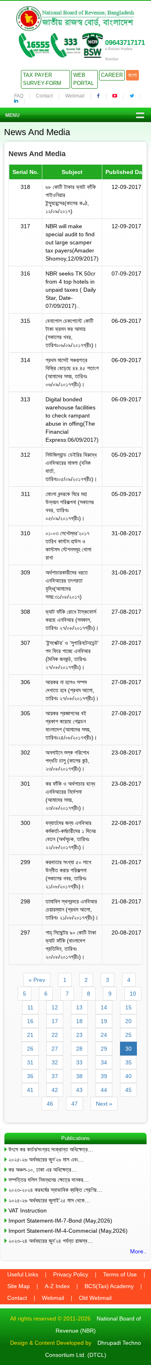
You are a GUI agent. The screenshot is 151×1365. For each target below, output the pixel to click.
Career (112, 75)
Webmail (75, 96)
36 (30, 1076)
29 (104, 1048)
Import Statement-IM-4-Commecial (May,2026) (68, 1230)
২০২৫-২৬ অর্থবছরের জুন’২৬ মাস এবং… (46, 1159)
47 (74, 1103)
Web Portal (83, 79)
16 (30, 1021)
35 (128, 1062)
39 (104, 1076)
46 (50, 1103)
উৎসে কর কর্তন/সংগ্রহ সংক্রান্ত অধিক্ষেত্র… (50, 1149)
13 (79, 1007)
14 (104, 1007)
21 (30, 1035)
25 (128, 1035)
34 (104, 1062)
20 (128, 1021)
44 (104, 1090)
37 (55, 1076)
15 (128, 1007)
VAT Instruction (27, 1210)
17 (55, 1021)
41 (30, 1090)
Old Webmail (95, 1298)
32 (55, 1062)
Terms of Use (120, 1274)
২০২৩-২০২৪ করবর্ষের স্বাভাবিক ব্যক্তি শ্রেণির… (55, 1190)
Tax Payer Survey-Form (42, 79)
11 (30, 1007)
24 (104, 1035)
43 (79, 1090)
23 (79, 1035)
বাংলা (132, 75)
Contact (44, 96)
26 (30, 1048)
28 (79, 1048)
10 (133, 993)
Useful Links (22, 1274)
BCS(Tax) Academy (109, 1286)
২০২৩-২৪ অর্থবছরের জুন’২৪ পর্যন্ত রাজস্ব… (50, 1241)
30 (128, 1048)
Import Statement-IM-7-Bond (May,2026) (60, 1220)
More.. (138, 1251)
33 (79, 1062)
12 (55, 1007)
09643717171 (125, 43)
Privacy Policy (70, 1274)
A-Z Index (57, 1286)
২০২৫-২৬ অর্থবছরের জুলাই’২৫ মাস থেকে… (49, 1200)
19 (104, 1021)
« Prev (37, 980)
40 (128, 1076)
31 (30, 1062)
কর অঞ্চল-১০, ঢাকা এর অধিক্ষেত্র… (42, 1169)
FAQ (18, 96)
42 (55, 1090)
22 (55, 1035)
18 (79, 1021)
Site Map (18, 1286)
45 (128, 1090)
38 (79, 1076)
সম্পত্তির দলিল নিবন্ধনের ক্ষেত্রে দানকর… (48, 1179)
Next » (104, 1103)
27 (55, 1048)
